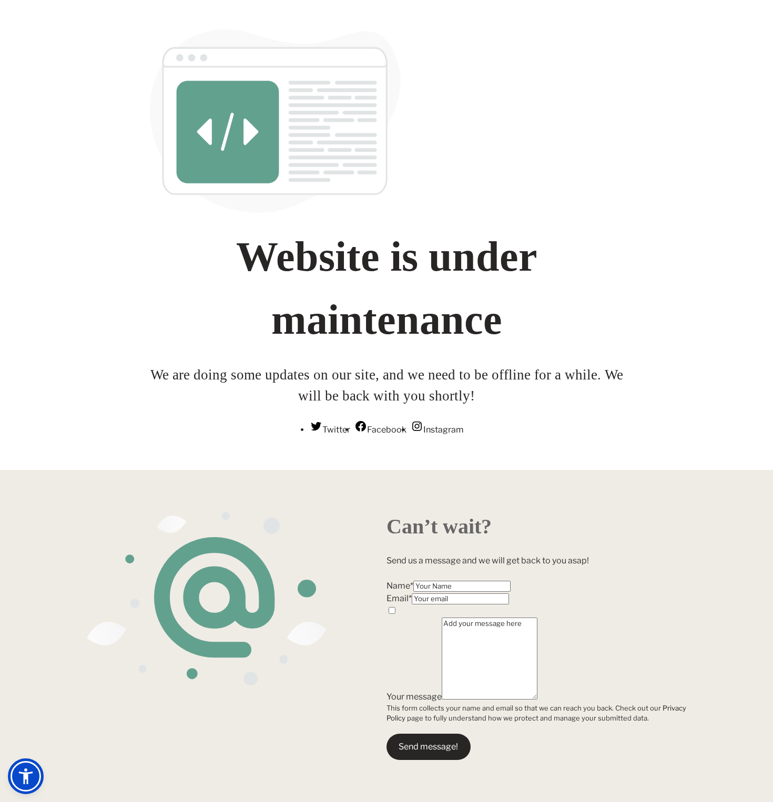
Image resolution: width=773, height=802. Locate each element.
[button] (26, 776)
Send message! (428, 747)
